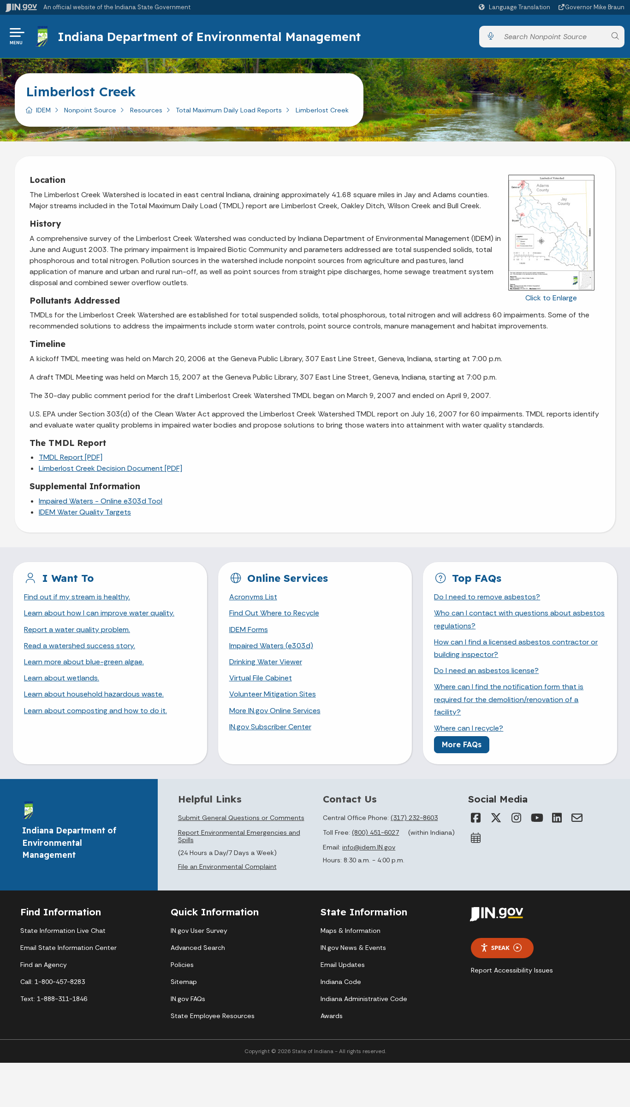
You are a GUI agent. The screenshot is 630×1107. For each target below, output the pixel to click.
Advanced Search (198, 947)
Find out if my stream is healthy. (77, 597)
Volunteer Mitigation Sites (272, 694)
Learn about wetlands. (61, 678)
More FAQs (461, 744)
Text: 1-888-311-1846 (53, 999)
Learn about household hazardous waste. (94, 694)
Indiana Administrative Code (364, 999)
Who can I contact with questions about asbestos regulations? (519, 619)
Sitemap (184, 982)
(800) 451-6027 (375, 832)
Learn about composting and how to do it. (95, 710)
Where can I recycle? (468, 728)
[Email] (577, 817)
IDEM (43, 110)
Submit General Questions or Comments (241, 818)
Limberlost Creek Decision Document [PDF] (110, 468)
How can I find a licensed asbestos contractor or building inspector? (516, 648)
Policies (182, 965)
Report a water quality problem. (77, 629)
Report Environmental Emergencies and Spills (239, 836)
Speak (500, 947)
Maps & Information (350, 930)
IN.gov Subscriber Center (270, 727)
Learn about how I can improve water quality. (99, 613)
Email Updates (343, 965)
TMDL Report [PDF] (70, 457)
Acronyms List (253, 597)
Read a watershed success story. (79, 645)
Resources (146, 110)
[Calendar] (475, 838)
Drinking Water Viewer (265, 662)
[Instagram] (516, 817)
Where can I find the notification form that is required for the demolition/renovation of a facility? (508, 699)
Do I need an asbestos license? (486, 670)
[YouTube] (536, 817)
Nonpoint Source (90, 110)
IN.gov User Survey (199, 930)
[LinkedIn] (556, 817)
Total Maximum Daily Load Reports (229, 110)
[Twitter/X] (495, 817)
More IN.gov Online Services (275, 710)
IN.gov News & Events (353, 947)
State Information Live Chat (63, 930)
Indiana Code (341, 982)
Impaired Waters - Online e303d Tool (100, 501)
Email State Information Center (68, 947)
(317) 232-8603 (414, 818)
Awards (332, 1016)
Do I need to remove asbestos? (487, 597)
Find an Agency (43, 965)
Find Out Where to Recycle (274, 613)
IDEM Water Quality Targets (85, 512)
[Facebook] (475, 817)
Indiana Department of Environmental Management (209, 36)
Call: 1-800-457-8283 (52, 982)
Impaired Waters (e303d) (271, 645)
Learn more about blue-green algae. (84, 662)
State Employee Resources (213, 1016)
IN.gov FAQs (188, 999)
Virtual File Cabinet (260, 678)
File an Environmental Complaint (227, 866)
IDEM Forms (248, 629)
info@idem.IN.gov (368, 847)
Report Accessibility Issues (512, 970)
